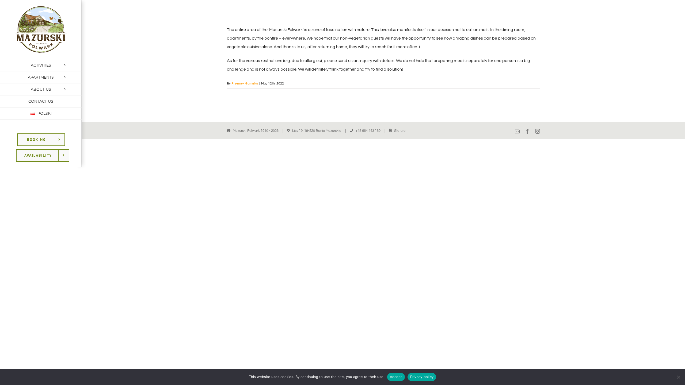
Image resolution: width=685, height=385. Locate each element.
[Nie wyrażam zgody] (678, 377)
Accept (396, 377)
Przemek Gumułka (244, 83)
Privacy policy (422, 377)
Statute (399, 131)
